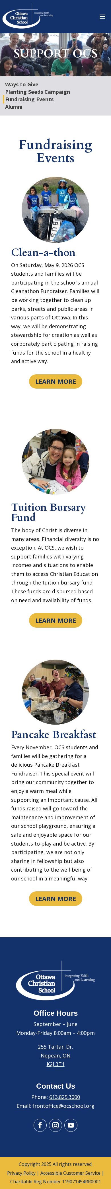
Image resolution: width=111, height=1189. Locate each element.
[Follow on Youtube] (70, 1125)
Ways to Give (21, 84)
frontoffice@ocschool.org (63, 1105)
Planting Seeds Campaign (37, 91)
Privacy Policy (21, 1173)
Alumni (13, 106)
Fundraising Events (29, 99)
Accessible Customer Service (70, 1173)
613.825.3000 (64, 1096)
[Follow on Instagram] (55, 1125)
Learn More (55, 381)
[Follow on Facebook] (40, 1125)
